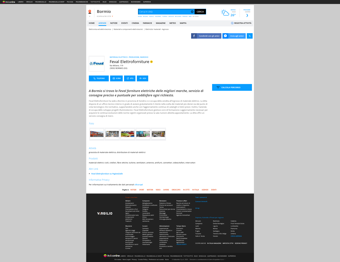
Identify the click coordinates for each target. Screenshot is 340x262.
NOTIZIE (113, 23)
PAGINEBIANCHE (82, 2)
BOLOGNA (178, 16)
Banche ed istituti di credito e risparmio (183, 204)
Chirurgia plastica (165, 219)
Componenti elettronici (129, 218)
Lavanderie (146, 213)
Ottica (144, 217)
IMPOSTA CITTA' (228, 243)
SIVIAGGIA (113, 2)
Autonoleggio (130, 236)
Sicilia (233, 231)
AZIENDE (102, 23)
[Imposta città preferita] (90, 12)
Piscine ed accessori (166, 205)
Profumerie (163, 215)
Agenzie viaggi (130, 230)
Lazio (197, 226)
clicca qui (139, 184)
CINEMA (135, 23)
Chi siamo (117, 259)
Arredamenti (129, 203)
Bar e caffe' (180, 232)
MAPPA (183, 23)
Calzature (145, 207)
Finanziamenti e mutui (184, 209)
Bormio (104, 11)
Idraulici (128, 207)
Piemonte (234, 228)
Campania (198, 223)
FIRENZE (185, 16)
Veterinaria (146, 244)
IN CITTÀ (186, 190)
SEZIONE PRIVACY (241, 243)
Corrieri (127, 248)
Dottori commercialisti (184, 211)
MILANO (145, 16)
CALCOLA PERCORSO (230, 87)
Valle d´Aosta (200, 236)
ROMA (140, 16)
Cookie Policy (143, 259)
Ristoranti (179, 228)
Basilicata (216, 221)
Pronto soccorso (148, 232)
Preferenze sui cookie (156, 259)
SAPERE (166, 190)
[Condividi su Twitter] (250, 36)
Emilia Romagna (218, 223)
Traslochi (128, 221)
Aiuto (167, 259)
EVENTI (124, 23)
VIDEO (158, 190)
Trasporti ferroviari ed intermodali (132, 233)
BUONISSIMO (136, 2)
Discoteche (180, 236)
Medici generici (147, 234)
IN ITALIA (196, 16)
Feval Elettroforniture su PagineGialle (107, 173)
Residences (180, 240)
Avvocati (179, 213)
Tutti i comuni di (201, 197)
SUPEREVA (147, 2)
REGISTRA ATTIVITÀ (242, 23)
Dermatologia (164, 217)
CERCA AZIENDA (236, 236)
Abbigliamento (147, 203)
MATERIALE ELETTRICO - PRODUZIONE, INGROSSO (129, 57)
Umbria (233, 234)
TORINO (164, 16)
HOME (92, 23)
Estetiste (162, 211)
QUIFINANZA (123, 2)
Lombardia (234, 226)
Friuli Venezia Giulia (237, 223)
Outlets (144, 211)
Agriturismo (180, 242)
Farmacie (145, 228)
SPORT (141, 190)
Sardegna (216, 231)
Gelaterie (162, 244)
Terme (161, 207)
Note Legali (127, 259)
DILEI (104, 2)
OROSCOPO (176, 190)
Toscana (198, 234)
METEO (172, 23)
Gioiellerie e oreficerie (149, 205)
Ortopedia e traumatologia (147, 241)
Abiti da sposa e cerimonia (147, 220)
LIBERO (21, 2)
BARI (190, 16)
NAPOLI (151, 16)
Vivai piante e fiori (131, 209)
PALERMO (158, 16)
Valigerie (145, 209)
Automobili (129, 242)
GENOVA (171, 16)
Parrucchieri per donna (167, 209)
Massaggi (162, 213)
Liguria (215, 226)
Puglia (197, 231)
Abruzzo (198, 221)
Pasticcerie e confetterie (163, 241)
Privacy (134, 259)
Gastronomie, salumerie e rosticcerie (167, 235)
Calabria (233, 221)
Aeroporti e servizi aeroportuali (131, 239)
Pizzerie (179, 230)
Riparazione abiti (148, 215)
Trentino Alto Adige (219, 234)
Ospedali (145, 230)
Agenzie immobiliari (183, 215)
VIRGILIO (29, 2)
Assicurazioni (180, 207)
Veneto (215, 236)
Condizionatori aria (132, 215)
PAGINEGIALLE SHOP (56, 2)
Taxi (126, 228)
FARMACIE (147, 23)
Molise (215, 228)
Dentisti (145, 238)
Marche (197, 228)
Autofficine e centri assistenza (131, 245)
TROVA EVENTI (181, 244)
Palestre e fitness (165, 203)
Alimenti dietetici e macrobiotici (165, 231)
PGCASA (70, 2)
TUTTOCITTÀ (95, 2)
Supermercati (163, 228)
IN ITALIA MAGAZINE (214, 243)
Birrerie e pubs (181, 234)
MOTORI (150, 190)
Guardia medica (147, 236)
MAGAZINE (160, 23)
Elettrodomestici (131, 205)
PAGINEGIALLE (40, 2)
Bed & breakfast (181, 238)
